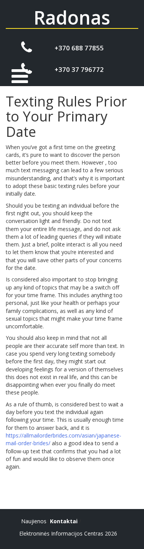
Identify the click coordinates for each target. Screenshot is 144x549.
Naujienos (33, 521)
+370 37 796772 (79, 69)
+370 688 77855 (79, 47)
